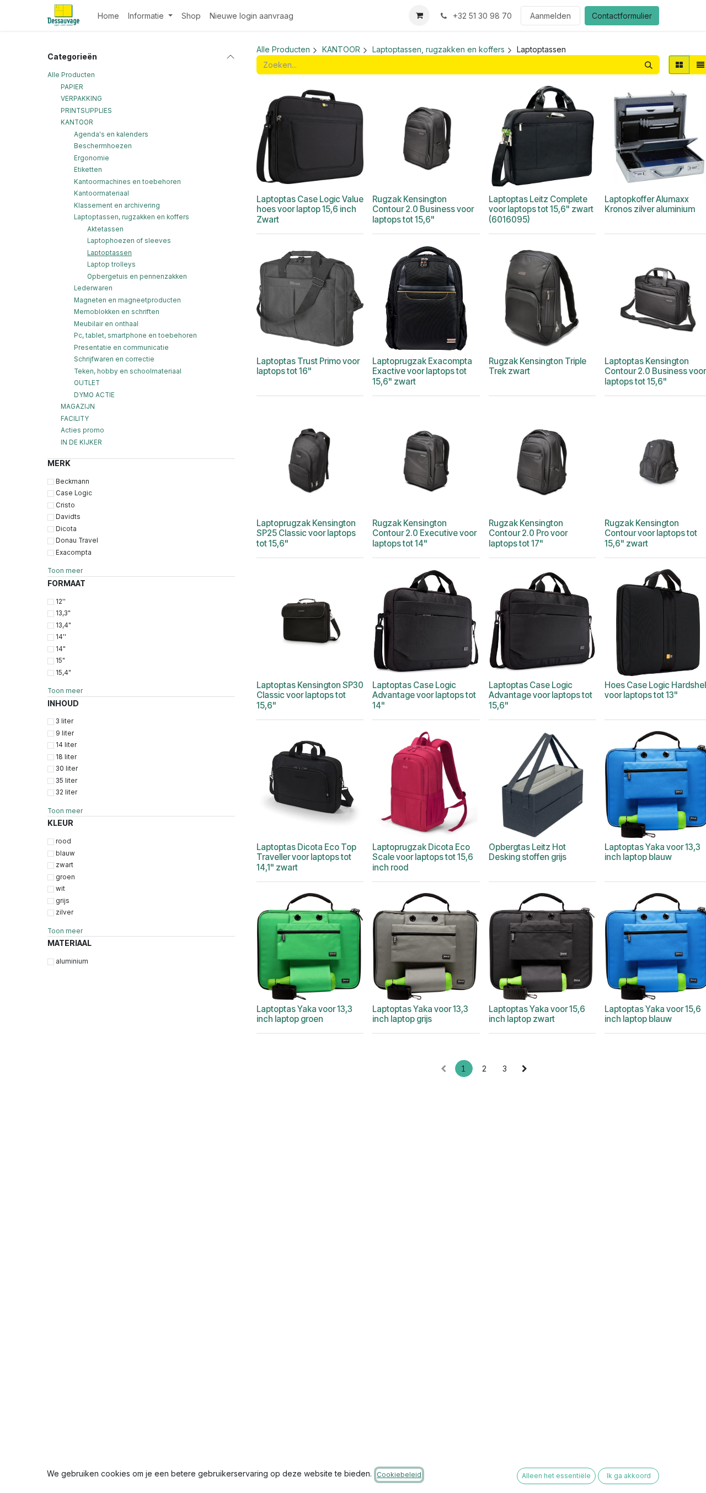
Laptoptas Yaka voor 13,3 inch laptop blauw (652, 852)
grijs (62, 900)
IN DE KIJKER (81, 442)
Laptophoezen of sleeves (129, 241)
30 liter (67, 768)
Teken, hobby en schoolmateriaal (127, 371)
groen (65, 876)
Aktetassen (105, 228)
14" (61, 648)
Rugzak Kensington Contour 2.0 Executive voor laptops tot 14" (424, 533)
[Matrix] (679, 64)
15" (60, 660)
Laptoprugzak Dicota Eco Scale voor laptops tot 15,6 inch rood (422, 857)
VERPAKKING (81, 98)
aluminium (72, 961)
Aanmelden (550, 15)
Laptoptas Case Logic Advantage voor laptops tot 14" (424, 695)
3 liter (64, 721)
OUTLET (87, 383)
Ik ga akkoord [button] (629, 1476)
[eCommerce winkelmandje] (419, 15)
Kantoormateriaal (101, 193)
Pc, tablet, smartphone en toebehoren (135, 335)
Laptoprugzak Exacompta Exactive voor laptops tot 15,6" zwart (422, 371)
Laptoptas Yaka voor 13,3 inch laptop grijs (420, 1014)
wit (60, 888)
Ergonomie (91, 157)
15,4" (63, 672)
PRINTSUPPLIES (86, 110)
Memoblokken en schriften (116, 312)
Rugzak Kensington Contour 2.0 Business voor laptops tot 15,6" (423, 209)
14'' (61, 637)
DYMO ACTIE (94, 394)
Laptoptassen (109, 252)
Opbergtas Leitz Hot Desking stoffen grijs (527, 852)
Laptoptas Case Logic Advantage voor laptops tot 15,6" (540, 695)
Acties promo (82, 430)
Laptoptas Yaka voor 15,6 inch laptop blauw (653, 1014)
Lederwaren (93, 288)
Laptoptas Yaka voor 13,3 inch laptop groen (304, 1014)
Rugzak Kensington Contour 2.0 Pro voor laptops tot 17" (528, 533)
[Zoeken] (649, 64)
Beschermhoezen (103, 146)
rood (63, 841)
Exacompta (74, 552)
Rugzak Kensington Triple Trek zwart (537, 366)
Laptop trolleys (111, 264)
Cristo (65, 505)
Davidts (68, 517)
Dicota (66, 529)
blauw (65, 853)
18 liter (66, 757)
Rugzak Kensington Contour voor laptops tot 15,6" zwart (651, 533)
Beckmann (72, 481)
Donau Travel (77, 540)
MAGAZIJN (78, 406)
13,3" (63, 613)
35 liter (66, 781)
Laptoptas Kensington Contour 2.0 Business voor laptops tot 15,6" (655, 371)
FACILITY (75, 418)
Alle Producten (71, 75)
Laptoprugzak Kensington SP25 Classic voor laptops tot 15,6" (306, 533)
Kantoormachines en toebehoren (127, 181)
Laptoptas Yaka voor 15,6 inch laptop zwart (537, 1014)
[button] (302, 176)
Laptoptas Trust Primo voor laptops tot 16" (308, 366)
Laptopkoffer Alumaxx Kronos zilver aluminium (650, 204)
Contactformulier (622, 15)
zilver (64, 912)
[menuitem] (108, 16)
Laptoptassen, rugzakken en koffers (131, 217)
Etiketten (88, 170)
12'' (61, 601)
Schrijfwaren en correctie (114, 359)
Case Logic (74, 493)
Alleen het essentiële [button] (556, 1476)
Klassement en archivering (117, 205)
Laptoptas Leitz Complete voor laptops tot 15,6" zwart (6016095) (541, 209)
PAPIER (72, 86)
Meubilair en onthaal (106, 323)
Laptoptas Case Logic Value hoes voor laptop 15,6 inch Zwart (309, 209)
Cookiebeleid (399, 1474)
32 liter (66, 792)
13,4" (63, 625)
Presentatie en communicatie (121, 347)
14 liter (66, 745)
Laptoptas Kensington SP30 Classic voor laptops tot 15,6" (309, 695)
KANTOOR (77, 122)
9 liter (65, 733)
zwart (64, 865)
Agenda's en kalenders (111, 134)
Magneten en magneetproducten (127, 300)
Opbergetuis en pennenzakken (137, 276)
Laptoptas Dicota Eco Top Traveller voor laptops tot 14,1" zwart (306, 857)
